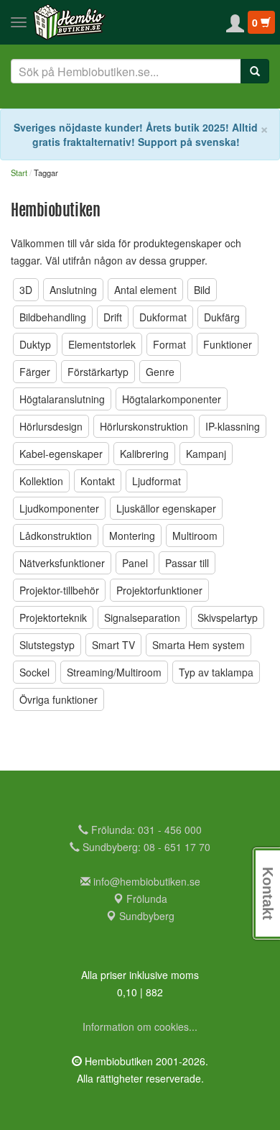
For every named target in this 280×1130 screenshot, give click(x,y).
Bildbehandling (52, 317)
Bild (202, 289)
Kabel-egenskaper (61, 453)
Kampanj (206, 453)
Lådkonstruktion (55, 535)
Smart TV (113, 645)
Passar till (187, 563)
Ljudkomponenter (59, 508)
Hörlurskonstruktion (144, 426)
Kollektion (41, 481)
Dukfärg (222, 317)
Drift (112, 317)
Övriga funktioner (58, 699)
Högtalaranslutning (62, 399)
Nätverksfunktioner (62, 563)
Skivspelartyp (227, 617)
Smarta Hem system (198, 645)
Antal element (145, 289)
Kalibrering (144, 453)
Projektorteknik (53, 617)
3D (25, 289)
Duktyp (35, 344)
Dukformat (163, 317)
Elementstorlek (102, 344)
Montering (132, 535)
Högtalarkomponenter (171, 399)
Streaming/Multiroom (114, 672)
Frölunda (145, 898)
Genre (160, 371)
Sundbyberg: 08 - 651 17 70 (145, 847)
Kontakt (97, 481)
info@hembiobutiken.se (146, 881)
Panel (135, 563)
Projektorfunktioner (159, 590)
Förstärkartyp (98, 371)
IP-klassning (232, 426)
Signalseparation (142, 617)
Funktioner (227, 344)
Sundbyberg (145, 916)
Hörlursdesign (51, 426)
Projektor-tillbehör (59, 590)
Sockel (34, 672)
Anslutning (73, 289)
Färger (34, 371)
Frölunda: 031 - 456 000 (145, 829)
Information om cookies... (140, 1026)
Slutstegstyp (47, 645)
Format (169, 344)
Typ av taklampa (216, 672)
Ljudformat (156, 481)
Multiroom (195, 535)
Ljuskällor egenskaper (166, 508)
